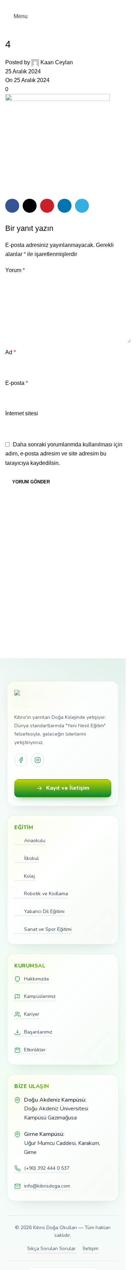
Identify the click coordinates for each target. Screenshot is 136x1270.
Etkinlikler (35, 1049)
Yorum (15, 270)
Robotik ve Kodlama (46, 893)
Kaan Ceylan (56, 62)
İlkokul (31, 858)
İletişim (90, 1248)
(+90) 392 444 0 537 (46, 1168)
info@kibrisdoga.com (47, 1186)
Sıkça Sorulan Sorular (51, 1248)
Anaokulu (34, 840)
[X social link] (59, 4)
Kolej (29, 876)
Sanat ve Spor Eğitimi (47, 929)
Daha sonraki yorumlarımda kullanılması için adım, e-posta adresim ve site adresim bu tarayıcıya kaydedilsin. (63, 453)
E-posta (16, 383)
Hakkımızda (36, 979)
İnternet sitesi (21, 413)
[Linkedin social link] (76, 4)
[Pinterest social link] (68, 4)
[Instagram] (37, 760)
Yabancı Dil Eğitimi (44, 911)
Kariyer (31, 1014)
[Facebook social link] (51, 4)
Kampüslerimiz (39, 996)
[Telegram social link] (85, 4)
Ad (10, 352)
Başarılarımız (38, 1032)
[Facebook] (21, 760)
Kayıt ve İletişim (67, 788)
